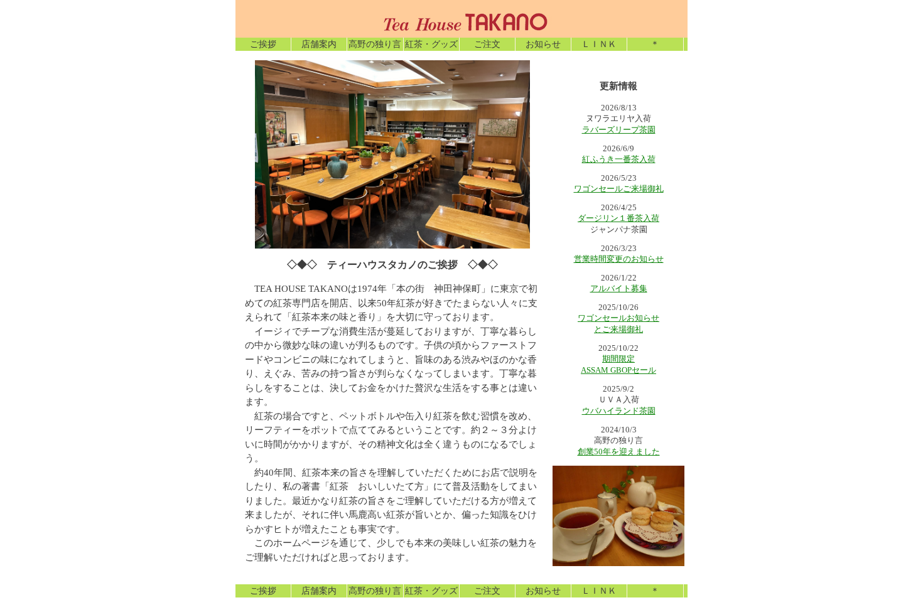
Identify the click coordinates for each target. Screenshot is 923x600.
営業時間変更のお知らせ (619, 259)
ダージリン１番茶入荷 (618, 218)
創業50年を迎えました (619, 451)
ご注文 (487, 44)
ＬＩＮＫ (599, 44)
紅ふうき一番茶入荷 (619, 159)
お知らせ (543, 44)
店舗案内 (319, 44)
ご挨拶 (263, 44)
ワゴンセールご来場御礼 (619, 188)
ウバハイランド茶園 (619, 410)
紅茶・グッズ (431, 44)
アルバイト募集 (618, 288)
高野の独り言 (374, 44)
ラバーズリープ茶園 (619, 129)
